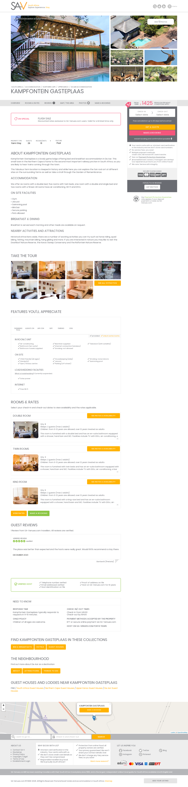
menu (170, 6)
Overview (15, 103)
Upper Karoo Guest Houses (89, 688)
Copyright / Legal (20, 756)
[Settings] (164, 6)
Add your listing (160, 781)
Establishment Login (21, 761)
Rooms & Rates (32, 103)
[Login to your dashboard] (159, 6)
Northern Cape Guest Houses (59, 688)
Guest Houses (56, 647)
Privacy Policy (19, 754)
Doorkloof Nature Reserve (23, 242)
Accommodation (32, 87)
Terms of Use (18, 759)
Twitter (146, 750)
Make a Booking (102, 103)
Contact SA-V (19, 750)
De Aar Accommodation (81, 87)
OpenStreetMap (182, 732)
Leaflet (173, 732)
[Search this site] (155, 6)
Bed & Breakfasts (22, 647)
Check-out (163, 111)
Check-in (142, 111)
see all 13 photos (107, 283)
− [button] (3, 709)
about (16, 671)
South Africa (17, 87)
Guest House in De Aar (67, 19)
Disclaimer (17, 752)
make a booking (38, 513)
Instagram (127, 754)
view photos (160, 21)
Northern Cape (49, 87)
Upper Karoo (63, 87)
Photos (82, 103)
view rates (19, 513)
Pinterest (147, 754)
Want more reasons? (99, 761)
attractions (32, 671)
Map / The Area (67, 103)
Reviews (49, 103)
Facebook (127, 750)
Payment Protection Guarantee (152, 157)
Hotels (40, 647)
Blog (165, 750)
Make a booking (94, 710)
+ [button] (3, 705)
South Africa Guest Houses (30, 688)
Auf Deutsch (152, 187)
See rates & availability (103, 415)
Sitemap (108, 781)
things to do (51, 671)
